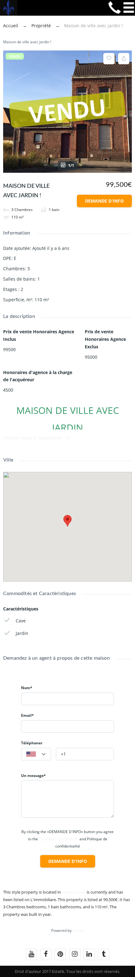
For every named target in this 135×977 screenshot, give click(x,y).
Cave (21, 621)
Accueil (11, 26)
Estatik (78, 930)
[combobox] (36, 754)
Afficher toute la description (33, 438)
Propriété (41, 26)
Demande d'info (104, 201)
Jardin (22, 633)
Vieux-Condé (74, 892)
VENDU (15, 56)
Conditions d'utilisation (58, 839)
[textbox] (36, 754)
